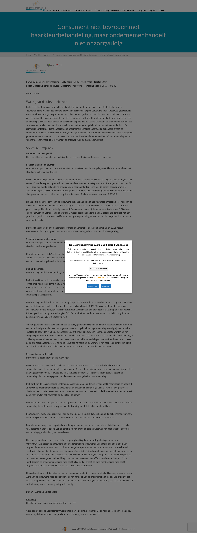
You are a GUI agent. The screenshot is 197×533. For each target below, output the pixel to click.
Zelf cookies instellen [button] (98, 268)
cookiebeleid (98, 277)
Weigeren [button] (106, 286)
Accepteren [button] (93, 286)
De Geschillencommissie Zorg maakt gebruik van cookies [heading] (98, 244)
